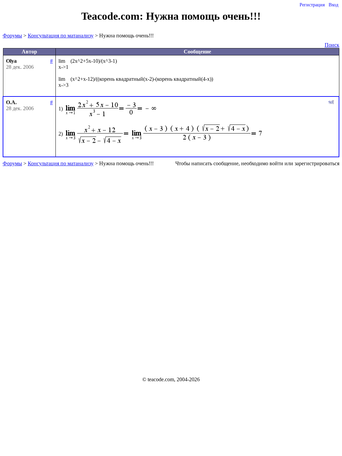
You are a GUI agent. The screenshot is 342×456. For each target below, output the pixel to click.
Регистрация (312, 4)
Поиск (332, 45)
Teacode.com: (113, 16)
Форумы (12, 35)
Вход (333, 4)
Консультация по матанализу (61, 35)
